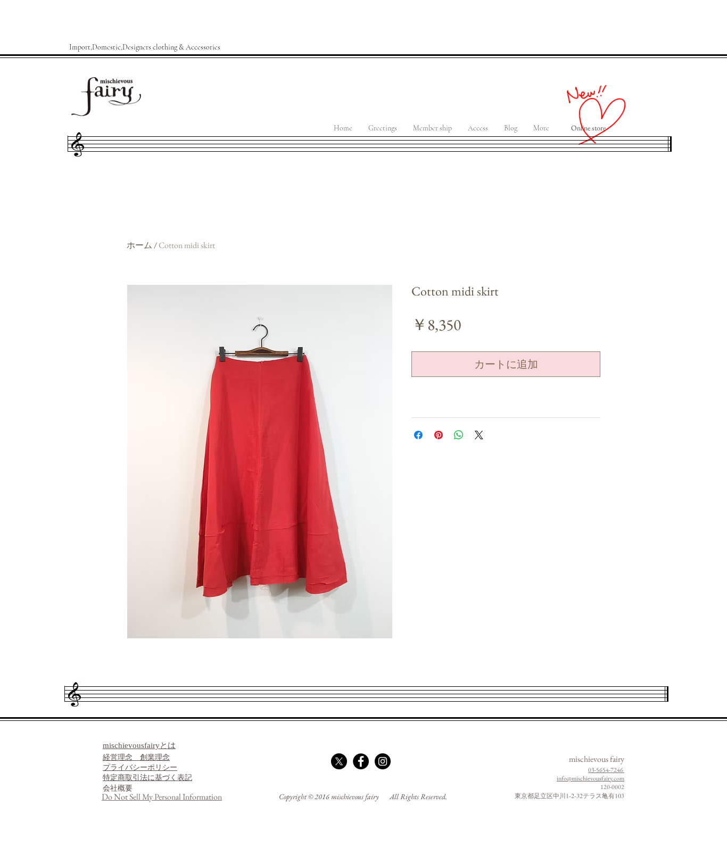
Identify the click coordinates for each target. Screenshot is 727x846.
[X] (339, 761)
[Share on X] (479, 435)
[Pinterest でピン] (438, 435)
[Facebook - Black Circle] (361, 761)
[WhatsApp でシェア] (458, 435)
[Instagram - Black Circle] (383, 761)
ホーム (139, 245)
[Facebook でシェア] (418, 435)
